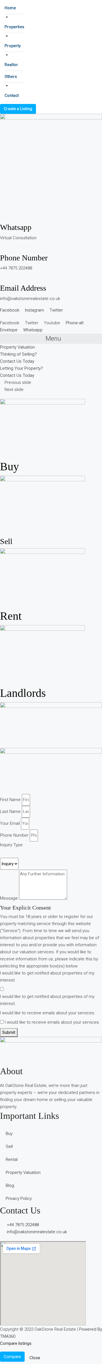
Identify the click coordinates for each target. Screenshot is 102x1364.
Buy (9, 466)
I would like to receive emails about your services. (47, 1012)
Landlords (23, 693)
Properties (14, 27)
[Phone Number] (1, 249)
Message (9, 898)
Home (10, 8)
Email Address (23, 288)
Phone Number (24, 257)
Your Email (10, 823)
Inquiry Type (11, 844)
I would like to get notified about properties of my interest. (47, 1000)
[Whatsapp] (1, 218)
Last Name (10, 811)
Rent (11, 616)
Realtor (11, 64)
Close (34, 1357)
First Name (10, 799)
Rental (12, 1159)
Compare (12, 1356)
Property (13, 45)
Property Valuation (23, 1172)
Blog (10, 1185)
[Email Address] (1, 279)
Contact (12, 95)
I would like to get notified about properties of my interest (47, 977)
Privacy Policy (19, 1198)
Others (11, 76)
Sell (6, 541)
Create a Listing (18, 108)
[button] (51, 339)
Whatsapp (15, 227)
